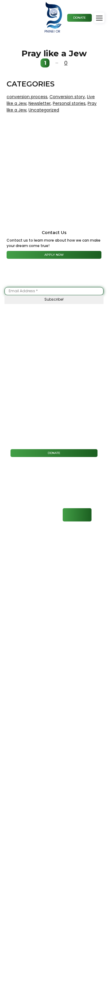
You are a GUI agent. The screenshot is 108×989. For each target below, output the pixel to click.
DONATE (79, 18)
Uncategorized (43, 110)
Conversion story (67, 97)
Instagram (33, 514)
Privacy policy (64, 576)
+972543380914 (77, 514)
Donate (54, 453)
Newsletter (39, 103)
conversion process (27, 97)
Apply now (54, 255)
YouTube (50, 514)
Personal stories (69, 103)
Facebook (15, 513)
